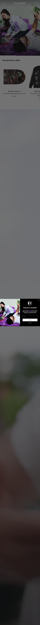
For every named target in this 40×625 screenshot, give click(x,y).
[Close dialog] (39, 300)
